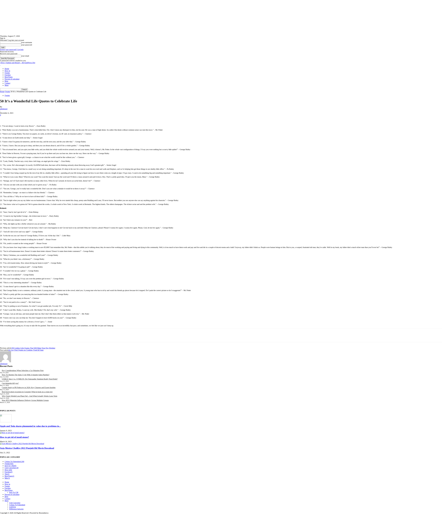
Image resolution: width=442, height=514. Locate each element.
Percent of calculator (12, 79)
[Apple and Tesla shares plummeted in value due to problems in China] (6, 422)
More (7, 85)
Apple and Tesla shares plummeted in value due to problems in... (30, 426)
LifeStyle (12, 507)
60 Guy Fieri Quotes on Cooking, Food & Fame (26, 350)
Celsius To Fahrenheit (17, 505)
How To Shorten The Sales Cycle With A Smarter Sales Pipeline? (25, 375)
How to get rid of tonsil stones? (14, 437)
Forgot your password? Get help (11, 50)
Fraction (8, 75)
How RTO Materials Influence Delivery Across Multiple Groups (25, 400)
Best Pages (9, 77)
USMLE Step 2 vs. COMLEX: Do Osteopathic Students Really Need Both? (30, 379)
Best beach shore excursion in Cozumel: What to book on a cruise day (27, 392)
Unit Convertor (14, 503)
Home (7, 69)
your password (26, 45)
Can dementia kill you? (10, 383)
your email (25, 56)
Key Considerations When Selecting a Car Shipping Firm (23, 370)
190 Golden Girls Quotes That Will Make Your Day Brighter (33, 348)
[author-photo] (5, 362)
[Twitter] (12, 118)
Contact (7, 83)
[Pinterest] (20, 118)
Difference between (16, 509)
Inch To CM (13, 492)
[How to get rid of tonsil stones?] (12, 433)
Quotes (7, 73)
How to (7, 71)
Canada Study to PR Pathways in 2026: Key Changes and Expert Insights (28, 388)
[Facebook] (4, 118)
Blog (6, 81)
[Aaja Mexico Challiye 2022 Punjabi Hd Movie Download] (22, 444)
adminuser (3, 109)
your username (26, 42)
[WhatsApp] (28, 118)
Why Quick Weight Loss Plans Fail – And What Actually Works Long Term (29, 396)
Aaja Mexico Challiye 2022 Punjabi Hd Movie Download (27, 448)
